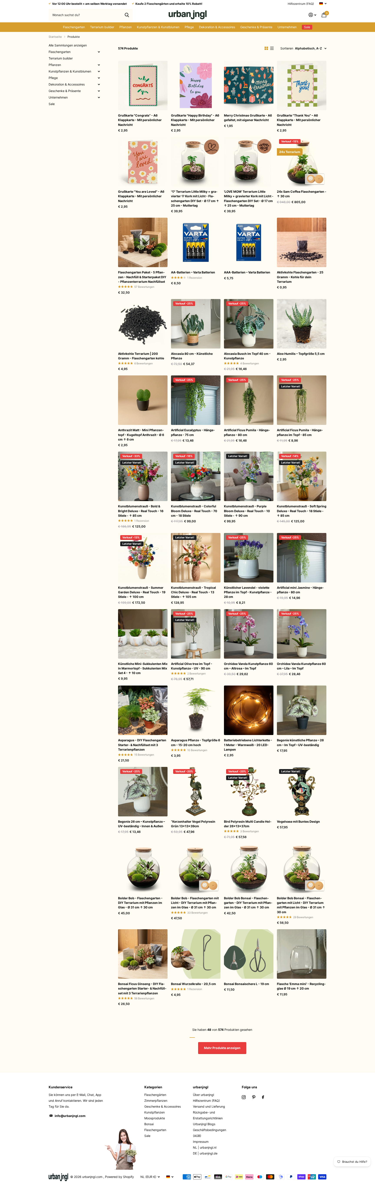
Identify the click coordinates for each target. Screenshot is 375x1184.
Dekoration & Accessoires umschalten (98, 84)
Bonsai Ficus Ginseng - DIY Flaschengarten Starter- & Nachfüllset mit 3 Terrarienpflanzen (142, 988)
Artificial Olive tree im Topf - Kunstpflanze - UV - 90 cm (191, 666)
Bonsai (149, 1124)
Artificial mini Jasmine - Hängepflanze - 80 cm (300, 590)
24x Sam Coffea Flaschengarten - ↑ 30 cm (301, 194)
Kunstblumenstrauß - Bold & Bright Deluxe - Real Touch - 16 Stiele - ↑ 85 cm (140, 510)
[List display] (272, 48)
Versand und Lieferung (209, 1106)
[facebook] (263, 1097)
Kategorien (153, 1087)
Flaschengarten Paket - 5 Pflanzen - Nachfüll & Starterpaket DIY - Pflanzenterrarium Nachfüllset (142, 276)
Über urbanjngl (203, 1095)
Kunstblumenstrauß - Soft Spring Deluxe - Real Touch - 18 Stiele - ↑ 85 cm (301, 510)
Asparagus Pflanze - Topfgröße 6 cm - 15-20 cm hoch (195, 742)
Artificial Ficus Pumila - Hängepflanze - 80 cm (247, 432)
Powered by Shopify (119, 1177)
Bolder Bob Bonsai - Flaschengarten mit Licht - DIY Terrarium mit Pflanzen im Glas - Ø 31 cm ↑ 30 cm (301, 905)
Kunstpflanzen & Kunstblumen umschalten (98, 71)
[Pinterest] (253, 1097)
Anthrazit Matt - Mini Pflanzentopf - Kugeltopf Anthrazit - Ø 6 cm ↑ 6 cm (141, 434)
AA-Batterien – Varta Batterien (193, 272)
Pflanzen (125, 27)
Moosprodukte (154, 1118)
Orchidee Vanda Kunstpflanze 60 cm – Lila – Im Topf (301, 666)
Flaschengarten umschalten (98, 52)
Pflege (189, 27)
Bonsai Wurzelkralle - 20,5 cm (193, 984)
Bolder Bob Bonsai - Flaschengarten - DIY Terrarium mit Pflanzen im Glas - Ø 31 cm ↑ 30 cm (248, 902)
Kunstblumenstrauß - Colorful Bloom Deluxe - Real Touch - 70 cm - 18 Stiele (194, 510)
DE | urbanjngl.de (205, 1153)
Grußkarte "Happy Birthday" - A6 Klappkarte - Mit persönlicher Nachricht (195, 120)
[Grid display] (266, 48)
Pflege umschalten (98, 78)
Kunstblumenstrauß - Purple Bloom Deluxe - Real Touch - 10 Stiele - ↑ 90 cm (247, 510)
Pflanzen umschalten (98, 65)
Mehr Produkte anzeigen (222, 1048)
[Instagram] (244, 1097)
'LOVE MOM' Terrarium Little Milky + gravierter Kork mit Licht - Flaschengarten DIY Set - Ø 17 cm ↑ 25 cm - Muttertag (248, 198)
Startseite (55, 36)
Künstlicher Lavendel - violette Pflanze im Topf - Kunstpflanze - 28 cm (248, 592)
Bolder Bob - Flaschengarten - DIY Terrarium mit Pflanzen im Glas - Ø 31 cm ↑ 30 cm (140, 902)
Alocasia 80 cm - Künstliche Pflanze (192, 356)
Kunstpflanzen (154, 1112)
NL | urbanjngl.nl (204, 1147)
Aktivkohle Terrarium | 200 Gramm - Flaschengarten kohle (141, 356)
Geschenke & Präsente (256, 27)
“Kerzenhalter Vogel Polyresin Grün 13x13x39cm (193, 824)
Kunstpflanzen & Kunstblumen (158, 27)
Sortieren (286, 48)
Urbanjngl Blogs (204, 1124)
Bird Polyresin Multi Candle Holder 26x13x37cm (247, 824)
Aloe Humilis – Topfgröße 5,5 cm (301, 353)
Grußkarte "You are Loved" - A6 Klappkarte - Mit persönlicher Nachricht (141, 196)
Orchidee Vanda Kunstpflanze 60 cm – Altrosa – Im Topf (248, 666)
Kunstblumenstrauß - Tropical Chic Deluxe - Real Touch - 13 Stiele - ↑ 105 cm (193, 592)
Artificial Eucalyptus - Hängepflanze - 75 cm (193, 432)
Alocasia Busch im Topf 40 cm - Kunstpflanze (247, 356)
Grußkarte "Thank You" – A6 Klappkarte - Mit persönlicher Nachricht (299, 120)
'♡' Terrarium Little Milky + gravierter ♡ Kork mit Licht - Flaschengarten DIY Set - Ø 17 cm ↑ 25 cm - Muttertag (195, 198)
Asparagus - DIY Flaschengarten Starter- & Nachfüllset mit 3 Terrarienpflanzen (142, 744)
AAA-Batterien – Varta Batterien (247, 272)
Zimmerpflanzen (155, 1100)
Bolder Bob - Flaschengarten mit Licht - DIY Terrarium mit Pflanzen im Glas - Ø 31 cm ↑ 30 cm (195, 902)
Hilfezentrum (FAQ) (301, 3)
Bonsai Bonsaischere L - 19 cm (246, 984)
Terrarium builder (102, 27)
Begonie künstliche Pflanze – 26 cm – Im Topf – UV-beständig (300, 742)
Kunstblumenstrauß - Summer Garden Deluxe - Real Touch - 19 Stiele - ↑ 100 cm (141, 592)
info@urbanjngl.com (70, 1116)
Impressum (201, 1141)
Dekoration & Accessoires (217, 27)
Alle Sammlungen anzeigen (68, 45)
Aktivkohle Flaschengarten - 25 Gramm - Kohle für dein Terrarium (300, 276)
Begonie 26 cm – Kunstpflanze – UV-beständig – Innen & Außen (141, 824)
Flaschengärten (155, 1095)
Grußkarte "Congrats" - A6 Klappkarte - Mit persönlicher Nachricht (140, 120)
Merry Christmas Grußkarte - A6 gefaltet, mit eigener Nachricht (248, 117)
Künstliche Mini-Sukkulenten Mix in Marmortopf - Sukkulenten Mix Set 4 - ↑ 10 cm (143, 668)
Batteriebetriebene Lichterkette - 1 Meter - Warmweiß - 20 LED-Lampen (248, 744)
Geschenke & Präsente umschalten (98, 91)
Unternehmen (287, 27)
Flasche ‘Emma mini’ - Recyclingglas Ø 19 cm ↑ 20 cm (301, 986)
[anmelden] (312, 15)
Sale (52, 104)
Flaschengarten (74, 27)
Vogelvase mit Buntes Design (298, 821)
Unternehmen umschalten (98, 97)
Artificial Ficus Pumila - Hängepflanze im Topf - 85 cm (300, 432)
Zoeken (127, 15)
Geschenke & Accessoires (162, 1106)
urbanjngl (200, 1087)
